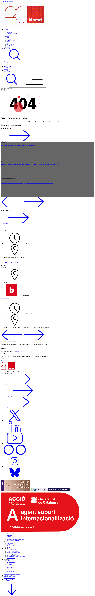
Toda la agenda (4, 223)
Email (2, 346)
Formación (9, 32)
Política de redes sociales (9, 576)
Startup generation (11, 38)
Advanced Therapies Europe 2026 (9, 263)
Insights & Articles (11, 40)
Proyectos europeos (11, 34)
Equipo (8, 544)
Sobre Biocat (7, 71)
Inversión (6, 70)
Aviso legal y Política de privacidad (12, 574)
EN (7, 62)
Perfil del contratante (8, 579)
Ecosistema (9, 535)
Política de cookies (8, 575)
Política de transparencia (9, 578)
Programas (6, 29)
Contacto (6, 407)
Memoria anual (10, 546)
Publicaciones (7, 47)
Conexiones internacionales (13, 540)
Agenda (8, 41)
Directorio (9, 536)
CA (7, 63)
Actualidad (6, 36)
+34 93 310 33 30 (8, 396)
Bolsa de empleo (7, 48)
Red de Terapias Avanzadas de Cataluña (16, 556)
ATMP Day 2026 (5, 298)
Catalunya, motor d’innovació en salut (10, 227)
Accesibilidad (7, 580)
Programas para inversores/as (13, 552)
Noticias (8, 37)
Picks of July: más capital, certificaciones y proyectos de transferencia (18, 145)
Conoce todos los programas (13, 555)
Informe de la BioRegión (12, 537)
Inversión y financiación (12, 33)
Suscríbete (3, 359)
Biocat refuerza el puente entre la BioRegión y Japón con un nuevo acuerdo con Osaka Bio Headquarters (27, 183)
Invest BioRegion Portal (12, 550)
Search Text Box (4, 88)
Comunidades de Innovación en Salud (15, 539)
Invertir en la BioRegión (12, 551)
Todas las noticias (5, 141)
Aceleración (9, 30)
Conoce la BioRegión (9, 66)
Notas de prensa (10, 44)
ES (4, 61)
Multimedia (9, 45)
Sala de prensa (7, 43)
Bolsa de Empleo (11, 558)
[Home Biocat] (24, 27)
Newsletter (9, 564)
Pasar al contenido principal (7, 1)
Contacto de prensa (11, 571)
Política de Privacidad (20, 351)
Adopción (6, 69)
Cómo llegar (7, 384)
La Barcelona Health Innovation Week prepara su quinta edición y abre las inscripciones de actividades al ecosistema (30, 164)
